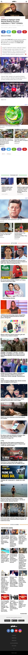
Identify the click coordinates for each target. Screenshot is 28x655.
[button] (1, 183)
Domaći (3, 17)
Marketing (14, 638)
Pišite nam (14, 645)
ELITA (3, 153)
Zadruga (9, 153)
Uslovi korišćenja (14, 643)
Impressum (14, 640)
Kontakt (14, 635)
